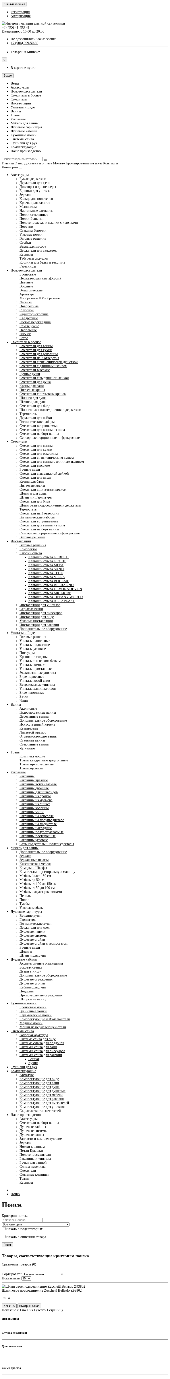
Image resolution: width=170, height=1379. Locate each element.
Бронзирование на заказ (84, 163)
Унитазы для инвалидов (37, 688)
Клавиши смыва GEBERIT (48, 557)
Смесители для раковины (38, 354)
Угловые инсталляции (36, 621)
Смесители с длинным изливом (43, 366)
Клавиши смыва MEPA (46, 565)
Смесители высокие (34, 370)
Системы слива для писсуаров (42, 1051)
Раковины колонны (34, 808)
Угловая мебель (31, 907)
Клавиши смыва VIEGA (46, 577)
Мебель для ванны (25, 848)
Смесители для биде (34, 406)
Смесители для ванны (36, 346)
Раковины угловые (33, 840)
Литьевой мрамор (32, 732)
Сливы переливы (32, 1166)
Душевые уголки (32, 983)
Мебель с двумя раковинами (40, 892)
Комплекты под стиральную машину (47, 872)
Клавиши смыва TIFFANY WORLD (55, 597)
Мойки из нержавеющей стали (42, 1027)
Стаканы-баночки (32, 230)
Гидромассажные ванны (37, 712)
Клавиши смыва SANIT (46, 569)
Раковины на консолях (36, 816)
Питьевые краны (32, 390)
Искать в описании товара (26, 1237)
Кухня (33, 1063)
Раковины (18, 772)
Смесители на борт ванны (39, 433)
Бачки (23, 696)
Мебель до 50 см (31, 880)
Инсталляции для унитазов (39, 605)
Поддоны (26, 991)
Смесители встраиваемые (38, 426)
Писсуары (27, 653)
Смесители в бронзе (26, 342)
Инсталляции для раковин (39, 625)
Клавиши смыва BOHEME (48, 581)
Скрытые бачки (31, 609)
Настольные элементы (36, 210)
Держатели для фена (34, 183)
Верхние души (30, 915)
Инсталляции (21, 541)
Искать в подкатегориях (24, 1229)
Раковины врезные (33, 780)
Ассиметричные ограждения (41, 963)
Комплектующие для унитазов (42, 1107)
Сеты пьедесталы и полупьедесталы (46, 844)
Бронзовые (27, 274)
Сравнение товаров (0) (19, 1264)
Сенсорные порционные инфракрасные (49, 437)
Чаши (23, 700)
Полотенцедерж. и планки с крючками (48, 222)
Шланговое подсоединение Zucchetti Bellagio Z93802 (42, 1290)
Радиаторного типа (33, 314)
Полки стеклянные (33, 214)
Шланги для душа (32, 398)
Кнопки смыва (30, 553)
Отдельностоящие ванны (38, 736)
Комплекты (28, 549)
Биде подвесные (31, 676)
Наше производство (26, 1115)
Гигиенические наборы (37, 422)
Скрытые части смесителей (40, 1111)
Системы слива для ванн (38, 1047)
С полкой (26, 310)
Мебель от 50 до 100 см (37, 888)
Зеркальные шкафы (34, 860)
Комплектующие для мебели (41, 1095)
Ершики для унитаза (34, 191)
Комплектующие (32, 756)
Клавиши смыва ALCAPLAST (51, 601)
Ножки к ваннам (32, 1146)
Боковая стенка (30, 967)
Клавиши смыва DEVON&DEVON (55, 589)
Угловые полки (30, 234)
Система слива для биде (37, 1039)
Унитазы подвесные (34, 645)
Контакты (110, 163)
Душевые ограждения (35, 979)
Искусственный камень (37, 724)
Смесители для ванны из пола (42, 429)
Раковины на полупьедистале (41, 820)
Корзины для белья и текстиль (42, 262)
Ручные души (29, 374)
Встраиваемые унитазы (37, 684)
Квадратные (28, 318)
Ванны (16, 704)
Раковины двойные (34, 788)
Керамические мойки (35, 1015)
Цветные (26, 282)
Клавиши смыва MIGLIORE (49, 593)
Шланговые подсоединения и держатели (50, 410)
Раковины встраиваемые (38, 784)
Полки (24, 899)
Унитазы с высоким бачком (40, 661)
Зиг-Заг (25, 334)
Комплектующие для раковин (41, 1099)
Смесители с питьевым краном (42, 394)
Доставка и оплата (38, 163)
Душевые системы (33, 935)
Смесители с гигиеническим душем (46, 457)
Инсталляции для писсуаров (40, 613)
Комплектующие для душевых (42, 1091)
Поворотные (29, 306)
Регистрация (20, 12)
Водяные (26, 286)
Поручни (26, 226)
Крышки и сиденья (33, 657)
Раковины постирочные (37, 836)
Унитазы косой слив (34, 680)
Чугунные (27, 748)
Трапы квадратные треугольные (43, 760)
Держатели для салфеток (38, 250)
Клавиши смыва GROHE (47, 561)
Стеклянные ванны (34, 744)
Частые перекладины (35, 322)
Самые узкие (29, 326)
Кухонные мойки (24, 1003)
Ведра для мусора (32, 246)
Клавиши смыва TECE (45, 573)
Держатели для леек (34, 927)
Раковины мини (31, 812)
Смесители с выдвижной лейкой (44, 378)
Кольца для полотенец (36, 198)
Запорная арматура (33, 1035)
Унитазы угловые (32, 649)
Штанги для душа (32, 402)
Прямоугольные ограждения (40, 995)
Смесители (19, 441)
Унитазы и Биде (23, 633)
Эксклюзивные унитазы (37, 672)
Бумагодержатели (32, 179)
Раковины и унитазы (35, 1158)
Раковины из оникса (34, 804)
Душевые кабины (24, 959)
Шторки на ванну (32, 999)
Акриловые (28, 708)
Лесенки (25, 302)
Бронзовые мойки (32, 1007)
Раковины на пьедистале (38, 824)
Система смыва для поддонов (41, 1043)
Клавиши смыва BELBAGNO (51, 585)
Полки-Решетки (31, 218)
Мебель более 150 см (35, 876)
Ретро (23, 338)
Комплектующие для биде (39, 1079)
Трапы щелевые (31, 768)
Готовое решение (32, 537)
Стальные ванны (32, 740)
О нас (19, 163)
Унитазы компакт (32, 664)
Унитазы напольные (34, 641)
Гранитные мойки (33, 1011)
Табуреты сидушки (33, 258)
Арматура (26, 294)
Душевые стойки (32, 939)
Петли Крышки (31, 1150)
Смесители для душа (35, 382)
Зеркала (25, 194)
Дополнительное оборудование (43, 629)
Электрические (30, 290)
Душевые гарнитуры (26, 911)
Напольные (28, 330)
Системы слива (22, 1031)
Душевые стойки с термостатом (43, 943)
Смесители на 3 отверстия (39, 358)
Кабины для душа (32, 987)
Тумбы (24, 903)
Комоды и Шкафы (33, 868)
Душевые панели (32, 931)
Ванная (33, 1059)
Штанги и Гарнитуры (35, 497)
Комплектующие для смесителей (44, 1103)
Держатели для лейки (35, 418)
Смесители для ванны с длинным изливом (51, 461)
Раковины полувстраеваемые (41, 832)
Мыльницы (28, 206)
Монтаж (59, 163)
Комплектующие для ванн (39, 1083)
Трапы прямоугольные (36, 764)
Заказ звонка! (34, 39)
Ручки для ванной (33, 1162)
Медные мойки (30, 1023)
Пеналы (25, 896)
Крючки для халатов (34, 202)
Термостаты (28, 414)
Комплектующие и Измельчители (44, 1019)
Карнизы (26, 254)
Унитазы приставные (35, 668)
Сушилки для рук (24, 1067)
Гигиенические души (35, 923)
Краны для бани (31, 386)
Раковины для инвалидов (38, 792)
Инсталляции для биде (36, 617)
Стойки (25, 242)
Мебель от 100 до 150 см (37, 884)
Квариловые (28, 728)
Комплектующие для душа (39, 1087)
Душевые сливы (31, 1134)
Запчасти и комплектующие (40, 1138)
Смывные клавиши (34, 1174)
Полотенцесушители (26, 270)
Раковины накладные (35, 828)
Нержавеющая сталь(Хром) (40, 278)
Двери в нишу (30, 971)
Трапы (15, 752)
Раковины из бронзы (35, 796)
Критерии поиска (15, 1215)
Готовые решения (32, 238)
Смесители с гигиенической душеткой (48, 362)
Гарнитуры (27, 919)
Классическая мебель (35, 864)
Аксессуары (20, 175)
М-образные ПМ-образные (39, 298)
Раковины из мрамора (35, 800)
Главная (8, 163)
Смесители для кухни (35, 350)
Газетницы (27, 266)
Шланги (25, 951)
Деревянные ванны (34, 716)
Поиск (15, 1194)
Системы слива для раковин (40, 1055)
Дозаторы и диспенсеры (37, 187)
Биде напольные (31, 692)
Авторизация (21, 16)
